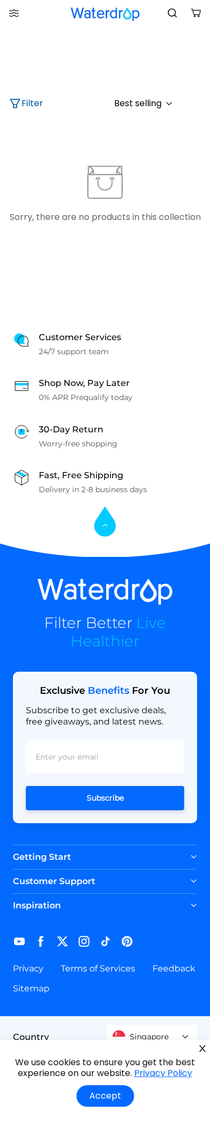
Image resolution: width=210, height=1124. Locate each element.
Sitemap (31, 988)
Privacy (28, 968)
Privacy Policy (163, 1073)
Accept (105, 1095)
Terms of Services (98, 968)
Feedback (173, 968)
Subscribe (105, 798)
